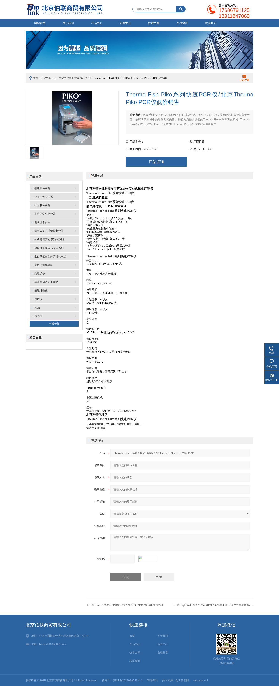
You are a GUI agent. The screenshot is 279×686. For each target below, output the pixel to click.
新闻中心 (125, 23)
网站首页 (40, 23)
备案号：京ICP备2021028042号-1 (122, 680)
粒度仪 (38, 299)
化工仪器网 (182, 680)
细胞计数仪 (41, 290)
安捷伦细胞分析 (43, 264)
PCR (37, 307)
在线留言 (182, 23)
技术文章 (153, 23)
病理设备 (39, 273)
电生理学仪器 (42, 222)
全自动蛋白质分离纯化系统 (50, 256)
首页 (35, 78)
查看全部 (54, 323)
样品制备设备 (42, 205)
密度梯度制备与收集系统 (49, 247)
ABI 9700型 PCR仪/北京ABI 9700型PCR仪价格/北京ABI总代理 (134, 605)
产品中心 (96, 23)
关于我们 (68, 23)
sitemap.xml (200, 680)
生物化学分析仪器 (45, 213)
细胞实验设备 (42, 188)
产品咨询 (156, 162)
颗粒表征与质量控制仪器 (49, 230)
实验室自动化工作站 (46, 281)
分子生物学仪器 (62, 78)
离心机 (38, 316)
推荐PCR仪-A (81, 78)
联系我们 (210, 23)
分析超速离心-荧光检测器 (49, 239)
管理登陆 (152, 680)
